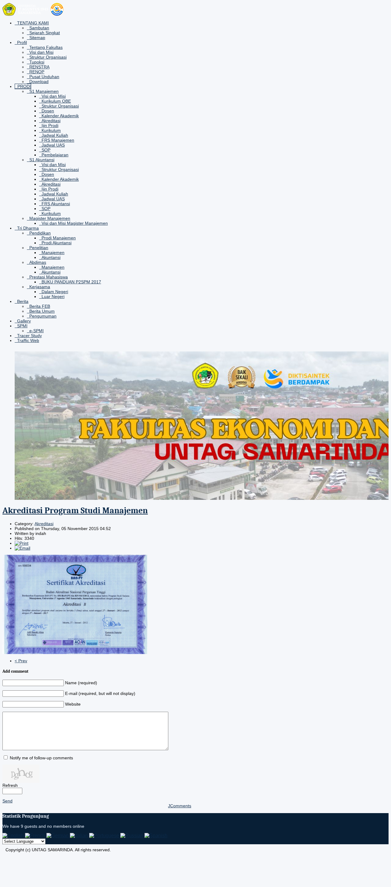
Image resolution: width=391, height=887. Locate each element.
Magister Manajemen (49, 218)
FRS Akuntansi (56, 203)
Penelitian (38, 247)
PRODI (24, 86)
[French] (35, 835)
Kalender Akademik (60, 115)
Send (7, 800)
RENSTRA (39, 66)
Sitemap (37, 37)
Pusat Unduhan (44, 76)
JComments (179, 805)
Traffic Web (28, 340)
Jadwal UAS (53, 145)
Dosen (48, 110)
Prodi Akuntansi (56, 242)
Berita (22, 301)
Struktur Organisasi (48, 57)
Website (73, 704)
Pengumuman (43, 316)
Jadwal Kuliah (55, 135)
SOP (46, 149)
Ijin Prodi (50, 125)
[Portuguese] (104, 835)
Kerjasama (39, 286)
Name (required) (81, 682)
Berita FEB (39, 306)
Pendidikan (40, 233)
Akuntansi (51, 257)
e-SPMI (36, 330)
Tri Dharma (28, 228)
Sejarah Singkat (44, 32)
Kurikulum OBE (56, 101)
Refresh (10, 785)
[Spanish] (155, 835)
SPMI (22, 325)
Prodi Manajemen (59, 237)
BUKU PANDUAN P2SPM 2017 (71, 281)
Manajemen (53, 252)
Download (39, 81)
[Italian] (79, 835)
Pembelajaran (55, 154)
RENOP (36, 71)
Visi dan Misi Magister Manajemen (75, 223)
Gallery (24, 320)
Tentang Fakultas (46, 47)
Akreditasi (51, 120)
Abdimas (37, 262)
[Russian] (131, 835)
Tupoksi (36, 62)
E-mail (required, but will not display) (100, 693)
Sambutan (39, 27)
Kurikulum (51, 130)
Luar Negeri (53, 296)
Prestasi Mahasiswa (48, 276)
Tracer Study (29, 335)
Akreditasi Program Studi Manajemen (75, 510)
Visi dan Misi (41, 52)
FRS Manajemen (58, 140)
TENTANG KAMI (33, 22)
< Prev (21, 660)
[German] (57, 835)
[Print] (21, 543)
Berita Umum (42, 311)
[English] (13, 835)
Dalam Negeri (55, 291)
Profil (22, 42)
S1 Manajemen (44, 91)
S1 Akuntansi (41, 159)
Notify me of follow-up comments (41, 757)
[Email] (22, 548)
